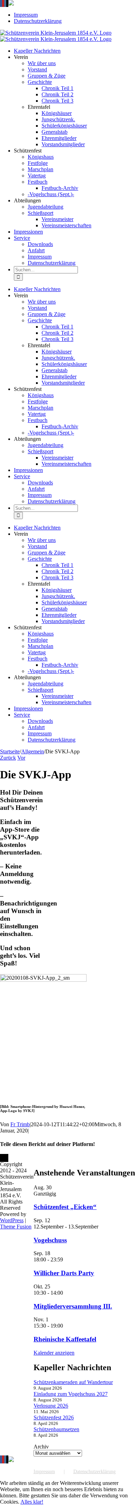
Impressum (44, 1471)
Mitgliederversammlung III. (73, 1306)
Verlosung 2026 (51, 1406)
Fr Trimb (20, 1124)
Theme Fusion (16, 1227)
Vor (21, 758)
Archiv (41, 1447)
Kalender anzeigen (54, 1353)
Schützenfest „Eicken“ (65, 1206)
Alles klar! (31, 1502)
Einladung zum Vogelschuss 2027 (71, 1394)
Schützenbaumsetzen (56, 1429)
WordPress (12, 1220)
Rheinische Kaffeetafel (65, 1339)
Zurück (8, 758)
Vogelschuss (50, 1240)
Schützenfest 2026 (54, 1417)
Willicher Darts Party (64, 1273)
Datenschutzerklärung (94, 1471)
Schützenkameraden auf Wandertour (73, 1382)
